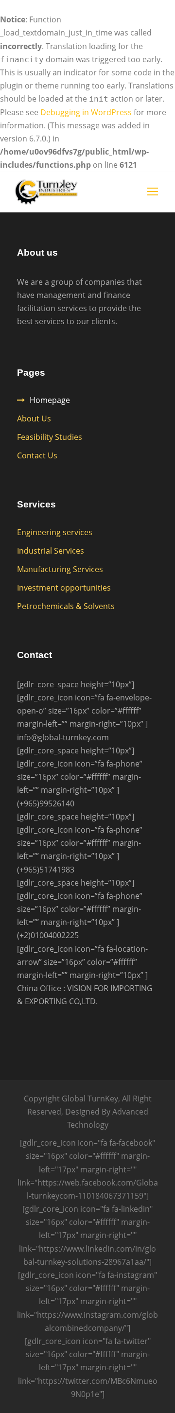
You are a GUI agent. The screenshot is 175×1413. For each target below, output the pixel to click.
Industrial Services (50, 550)
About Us (34, 418)
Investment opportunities (64, 587)
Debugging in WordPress (86, 112)
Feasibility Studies (49, 437)
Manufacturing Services (60, 569)
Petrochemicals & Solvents (66, 606)
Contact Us (37, 455)
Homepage (50, 400)
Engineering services (54, 532)
